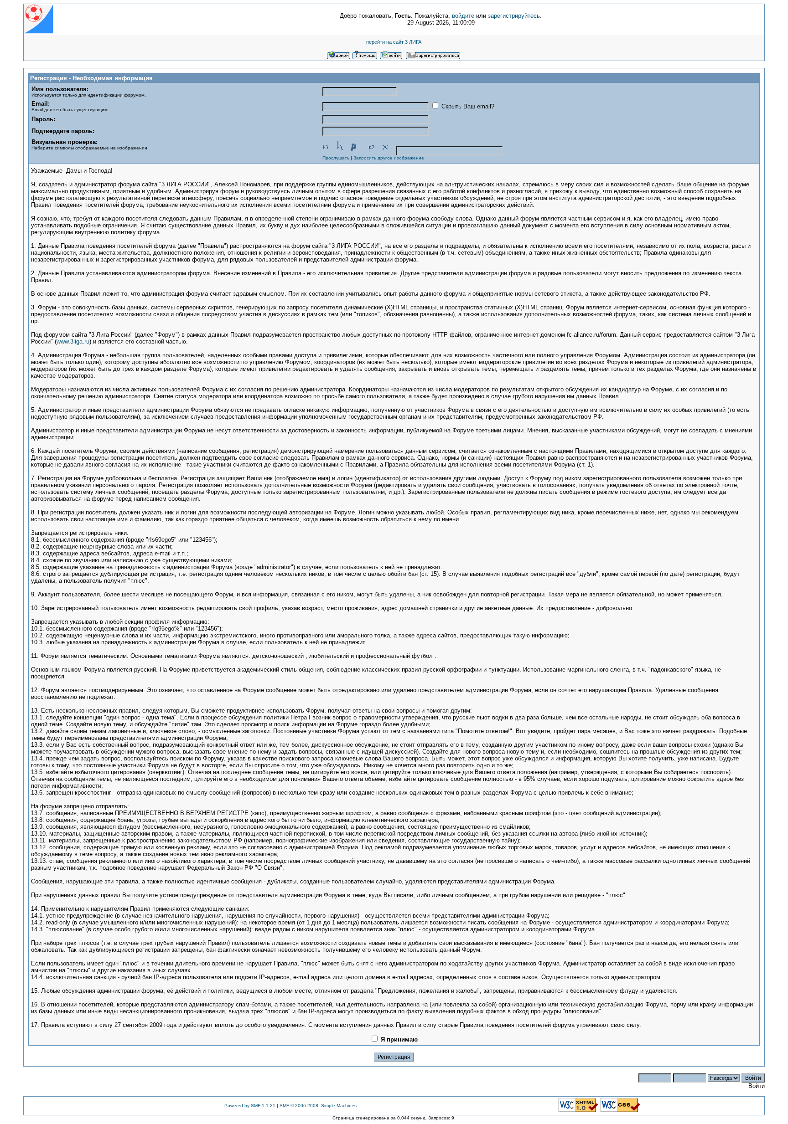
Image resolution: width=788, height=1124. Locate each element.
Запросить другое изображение (388, 157)
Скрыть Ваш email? (467, 106)
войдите (463, 15)
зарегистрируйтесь (514, 15)
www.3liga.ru (73, 341)
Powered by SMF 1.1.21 (249, 1105)
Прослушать (335, 157)
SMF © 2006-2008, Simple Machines (318, 1105)
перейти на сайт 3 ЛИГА (393, 42)
